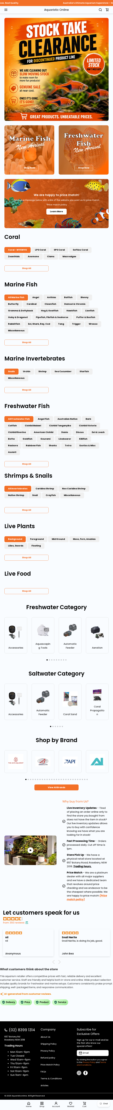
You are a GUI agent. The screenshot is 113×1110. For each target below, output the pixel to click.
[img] (58, 919)
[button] (107, 9)
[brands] (15, 761)
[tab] (40, 250)
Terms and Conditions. (91, 1063)
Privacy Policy (89, 1062)
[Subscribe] (105, 1053)
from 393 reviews (13, 922)
